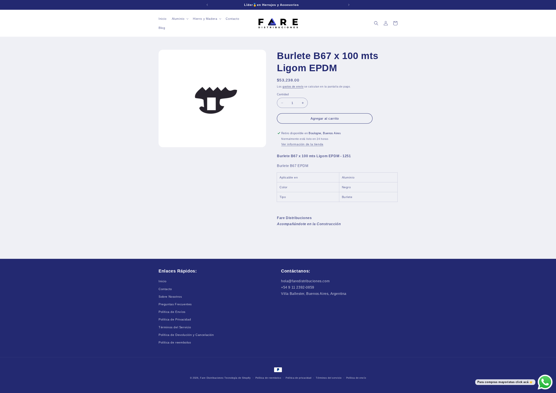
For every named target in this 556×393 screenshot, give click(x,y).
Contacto (165, 289)
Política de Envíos (172, 312)
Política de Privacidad (175, 319)
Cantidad (283, 94)
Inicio (163, 281)
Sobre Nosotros (170, 296)
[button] (179, 18)
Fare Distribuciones (212, 377)
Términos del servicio (329, 377)
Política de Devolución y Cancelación (186, 335)
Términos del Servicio (175, 327)
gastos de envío (293, 86)
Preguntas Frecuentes (175, 304)
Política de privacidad (298, 377)
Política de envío (356, 377)
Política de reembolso (175, 342)
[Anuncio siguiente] (349, 5)
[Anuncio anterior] (207, 5)
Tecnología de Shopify (237, 377)
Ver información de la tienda (302, 144)
